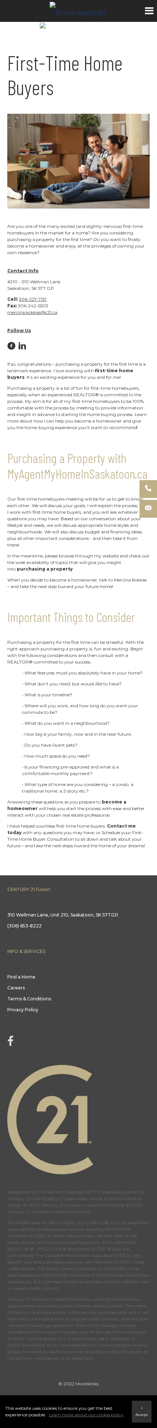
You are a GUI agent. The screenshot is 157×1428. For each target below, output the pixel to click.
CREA (40, 1235)
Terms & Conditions (29, 998)
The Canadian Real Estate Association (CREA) (83, 1255)
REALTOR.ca (117, 1268)
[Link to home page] (78, 11)
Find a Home (21, 977)
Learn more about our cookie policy (86, 1414)
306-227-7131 (32, 299)
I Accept (141, 1411)
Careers (16, 988)
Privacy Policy (22, 1009)
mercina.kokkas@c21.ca (32, 312)
